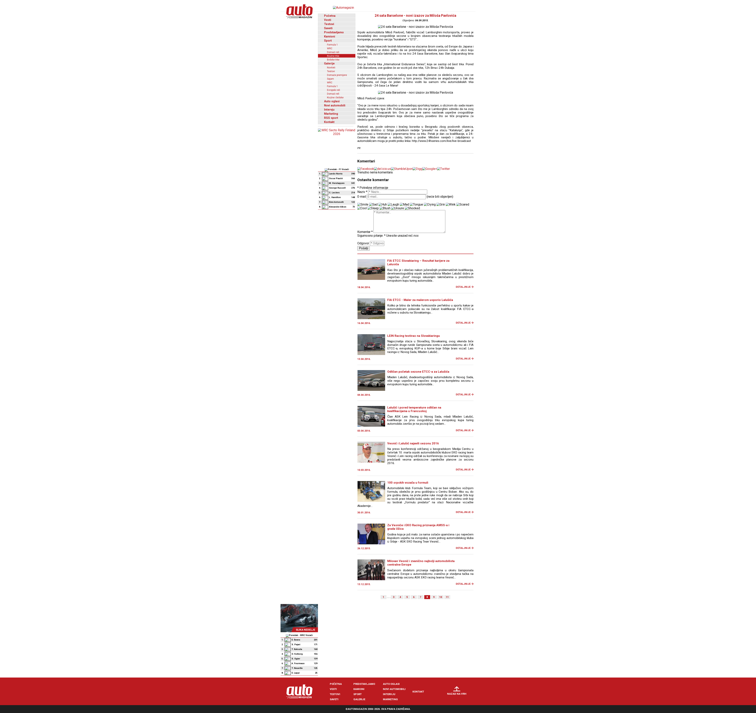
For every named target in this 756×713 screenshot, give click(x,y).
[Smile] (362, 204)
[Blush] (385, 208)
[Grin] (440, 204)
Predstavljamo (334, 32)
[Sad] (373, 204)
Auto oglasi (332, 101)
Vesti (327, 20)
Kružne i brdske (335, 97)
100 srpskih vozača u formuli (407, 482)
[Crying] (430, 204)
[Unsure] (397, 208)
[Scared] (462, 204)
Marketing (331, 113)
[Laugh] (393, 204)
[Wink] (451, 204)
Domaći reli (333, 52)
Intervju (329, 109)
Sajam (330, 78)
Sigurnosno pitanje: (371, 235)
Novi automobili (334, 105)
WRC (329, 48)
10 (440, 597)
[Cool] (362, 208)
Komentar (365, 232)
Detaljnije (463, 286)
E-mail (361, 196)
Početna (329, 16)
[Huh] (382, 204)
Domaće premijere (337, 75)
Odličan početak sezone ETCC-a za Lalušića (418, 371)
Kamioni (329, 36)
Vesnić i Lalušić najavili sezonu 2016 (413, 443)
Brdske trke (333, 59)
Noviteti (331, 67)
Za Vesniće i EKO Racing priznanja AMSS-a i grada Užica (418, 527)
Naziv (362, 192)
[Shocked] (412, 208)
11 (447, 597)
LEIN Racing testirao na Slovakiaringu (413, 336)
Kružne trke (333, 56)
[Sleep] (373, 208)
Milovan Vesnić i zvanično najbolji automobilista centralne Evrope (421, 562)
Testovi (329, 24)
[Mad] (404, 204)
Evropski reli (333, 90)
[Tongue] (416, 204)
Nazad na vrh (456, 693)
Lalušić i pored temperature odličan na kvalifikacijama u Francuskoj (414, 409)
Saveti (328, 28)
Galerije (329, 63)
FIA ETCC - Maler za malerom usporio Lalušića (420, 300)
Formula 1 (332, 44)
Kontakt (329, 122)
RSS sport (331, 118)
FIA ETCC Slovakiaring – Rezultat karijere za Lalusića (418, 262)
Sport (328, 40)
